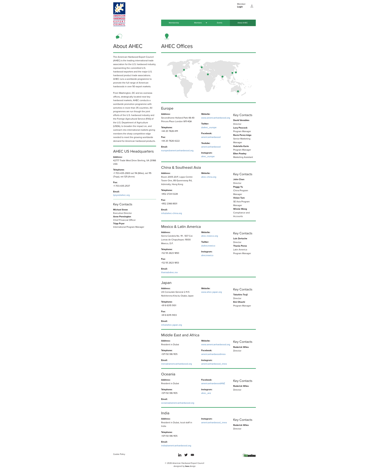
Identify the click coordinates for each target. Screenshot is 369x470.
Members (198, 23)
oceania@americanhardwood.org (177, 402)
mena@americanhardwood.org (176, 363)
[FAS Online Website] (249, 455)
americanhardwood (211, 137)
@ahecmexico (208, 245)
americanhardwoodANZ (213, 383)
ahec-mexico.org (209, 235)
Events (219, 23)
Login (240, 6)
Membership (174, 23)
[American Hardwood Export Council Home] (119, 14)
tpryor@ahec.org (121, 195)
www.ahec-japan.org (211, 292)
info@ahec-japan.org (171, 324)
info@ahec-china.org (171, 213)
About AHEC (243, 23)
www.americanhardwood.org (215, 117)
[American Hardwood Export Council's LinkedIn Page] (180, 456)
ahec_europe (208, 156)
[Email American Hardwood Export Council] (192, 456)
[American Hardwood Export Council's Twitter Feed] (186, 456)
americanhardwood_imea (214, 363)
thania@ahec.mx (169, 272)
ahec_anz (206, 393)
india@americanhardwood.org (176, 445)
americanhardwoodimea (213, 354)
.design (190, 466)
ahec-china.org (208, 177)
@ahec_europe (208, 127)
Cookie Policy (119, 454)
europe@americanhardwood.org (177, 150)
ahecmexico (207, 255)
